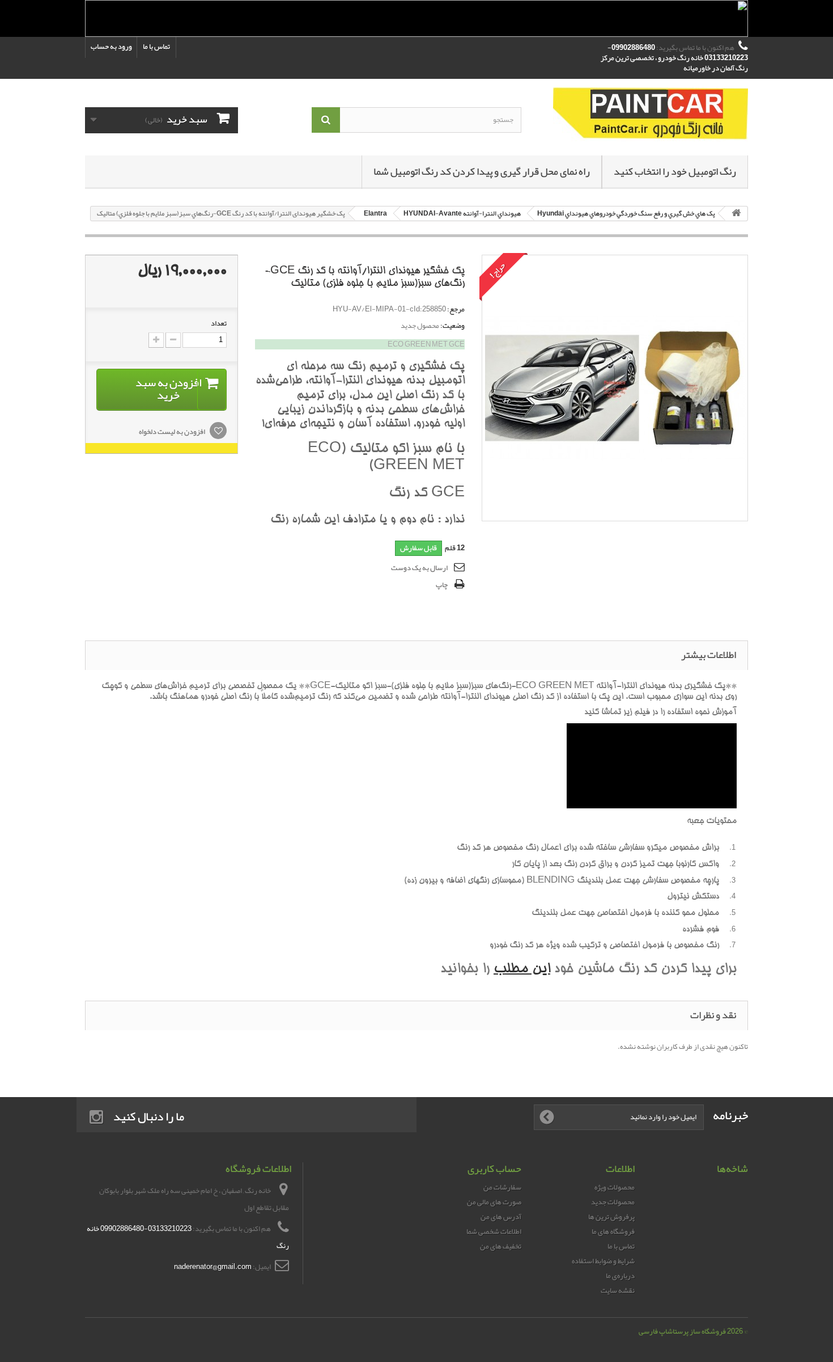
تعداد (219, 323)
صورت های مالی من (494, 1202)
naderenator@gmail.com (213, 1266)
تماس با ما (156, 46)
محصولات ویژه (614, 1187)
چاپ (442, 585)
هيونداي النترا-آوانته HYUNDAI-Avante (462, 213)
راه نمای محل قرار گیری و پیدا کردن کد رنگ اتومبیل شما (481, 171)
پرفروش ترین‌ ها (611, 1216)
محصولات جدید (613, 1202)
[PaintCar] (643, 114)
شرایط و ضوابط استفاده (603, 1261)
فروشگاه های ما (613, 1231)
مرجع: (456, 309)
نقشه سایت (618, 1290)
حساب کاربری (494, 1168)
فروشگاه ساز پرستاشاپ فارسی (682, 1331)
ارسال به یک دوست (419, 568)
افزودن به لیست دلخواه (172, 431)
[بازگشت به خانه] (736, 213)
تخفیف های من (500, 1246)
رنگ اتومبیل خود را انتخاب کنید (675, 171)
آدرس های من (501, 1216)
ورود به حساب (111, 46)
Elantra (375, 213)
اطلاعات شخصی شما (493, 1231)
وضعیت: (452, 326)
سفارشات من (502, 1187)
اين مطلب (522, 969)
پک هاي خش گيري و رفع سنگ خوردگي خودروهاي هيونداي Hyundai (626, 213)
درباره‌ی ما (620, 1275)
